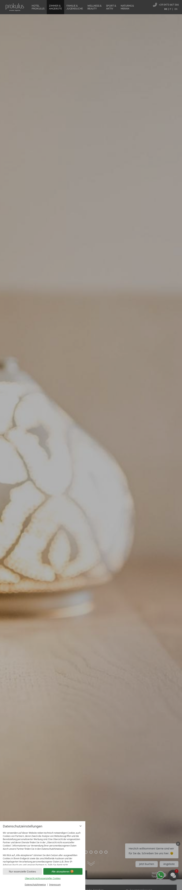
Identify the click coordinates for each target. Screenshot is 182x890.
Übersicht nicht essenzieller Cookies (43, 878)
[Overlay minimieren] (80, 826)
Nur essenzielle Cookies (22, 871)
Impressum (55, 884)
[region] (42, 847)
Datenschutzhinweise (35, 884)
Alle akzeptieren (60, 871)
